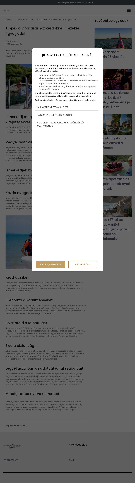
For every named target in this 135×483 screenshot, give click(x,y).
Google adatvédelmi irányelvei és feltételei (75, 100)
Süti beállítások (83, 264)
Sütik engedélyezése (50, 264)
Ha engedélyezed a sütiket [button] (52, 107)
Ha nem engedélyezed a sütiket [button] (55, 115)
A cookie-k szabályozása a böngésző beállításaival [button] (60, 124)
